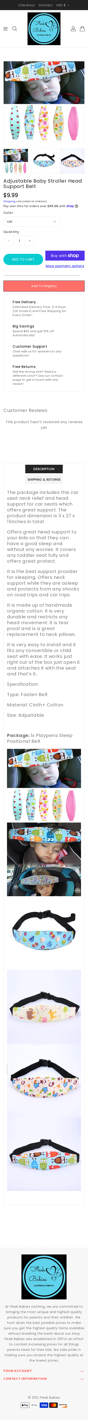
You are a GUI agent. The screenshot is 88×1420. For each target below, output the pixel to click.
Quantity (11, 231)
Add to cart (23, 259)
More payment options (65, 266)
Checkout (26, 5)
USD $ (61, 5)
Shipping (9, 201)
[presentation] (5, 161)
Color (8, 212)
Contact (46, 5)
